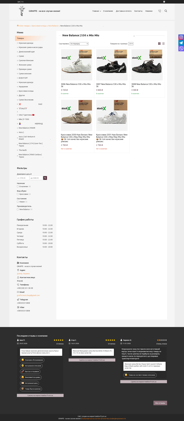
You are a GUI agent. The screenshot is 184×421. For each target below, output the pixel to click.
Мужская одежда (26, 43)
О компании (108, 11)
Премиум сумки (25, 69)
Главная (96, 11)
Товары (20, 38)
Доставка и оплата (123, 11)
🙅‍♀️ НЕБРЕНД (31, 124)
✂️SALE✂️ (23, 109)
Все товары (25, 26)
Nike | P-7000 (24, 119)
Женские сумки (25, 65)
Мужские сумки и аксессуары (31, 47)
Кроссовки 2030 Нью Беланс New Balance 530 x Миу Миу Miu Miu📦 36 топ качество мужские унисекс (76, 138)
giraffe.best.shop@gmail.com (28, 295)
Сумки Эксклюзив (26, 100)
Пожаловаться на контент (91, 418)
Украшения (23, 87)
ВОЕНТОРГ (23, 78)
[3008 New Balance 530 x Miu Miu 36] (147, 64)
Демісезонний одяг (27, 52)
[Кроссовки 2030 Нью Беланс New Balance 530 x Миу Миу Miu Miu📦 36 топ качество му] (76, 115)
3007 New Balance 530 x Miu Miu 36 (111, 85)
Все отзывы (160, 403)
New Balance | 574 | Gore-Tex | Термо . (31, 144)
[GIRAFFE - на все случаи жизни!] (22, 11)
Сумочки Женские (26, 60)
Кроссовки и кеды (39, 26)
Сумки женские (25, 74)
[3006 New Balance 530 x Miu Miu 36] (76, 64)
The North (23, 150)
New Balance (53, 26)
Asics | (21, 132)
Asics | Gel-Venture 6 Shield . (33, 138)
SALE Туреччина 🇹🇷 (26, 115)
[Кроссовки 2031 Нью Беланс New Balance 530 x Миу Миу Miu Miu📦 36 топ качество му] (111, 115)
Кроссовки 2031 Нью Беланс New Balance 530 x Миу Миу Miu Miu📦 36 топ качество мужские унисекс (111, 138)
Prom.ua (103, 416)
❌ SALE (30, 104)
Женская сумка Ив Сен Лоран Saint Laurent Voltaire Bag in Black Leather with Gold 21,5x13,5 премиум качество (143, 366)
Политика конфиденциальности (114, 418)
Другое (22, 95)
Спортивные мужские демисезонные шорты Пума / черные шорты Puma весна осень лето (40, 352)
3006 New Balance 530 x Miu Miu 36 (76, 85)
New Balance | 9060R (27, 128)
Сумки (21, 56)
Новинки (148, 11)
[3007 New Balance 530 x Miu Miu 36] (111, 64)
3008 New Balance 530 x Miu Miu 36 (146, 85)
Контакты (138, 11)
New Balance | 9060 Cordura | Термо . (31, 156)
